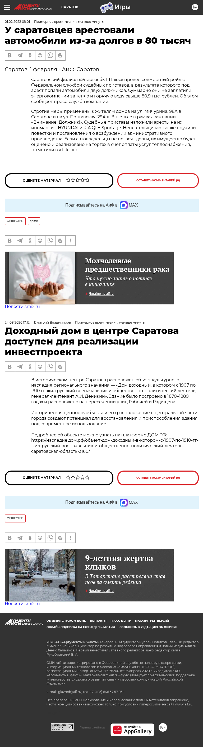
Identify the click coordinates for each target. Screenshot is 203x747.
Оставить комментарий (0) (158, 180)
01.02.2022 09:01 (17, 22)
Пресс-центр (120, 621)
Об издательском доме (66, 621)
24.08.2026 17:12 (17, 322)
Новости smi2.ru (22, 306)
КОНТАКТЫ (98, 621)
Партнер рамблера (92, 727)
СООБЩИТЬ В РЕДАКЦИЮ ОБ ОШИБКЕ (148, 627)
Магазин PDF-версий (152, 621)
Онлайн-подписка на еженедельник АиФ (81, 627)
